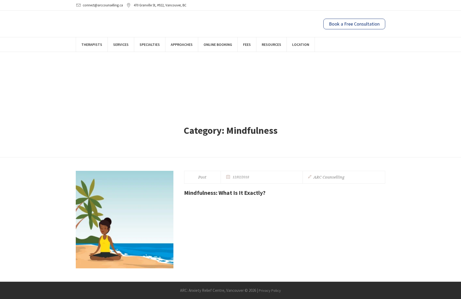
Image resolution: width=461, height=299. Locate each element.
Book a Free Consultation (354, 24)
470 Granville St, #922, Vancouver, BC (160, 5)
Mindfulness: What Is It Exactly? (224, 192)
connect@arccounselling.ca (103, 5)
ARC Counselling (328, 177)
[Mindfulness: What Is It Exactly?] (124, 219)
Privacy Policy (270, 290)
